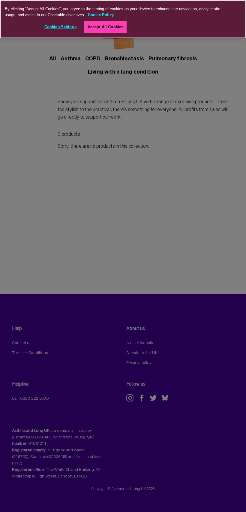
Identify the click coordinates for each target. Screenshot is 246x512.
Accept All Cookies (105, 27)
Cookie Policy (101, 15)
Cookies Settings (60, 27)
